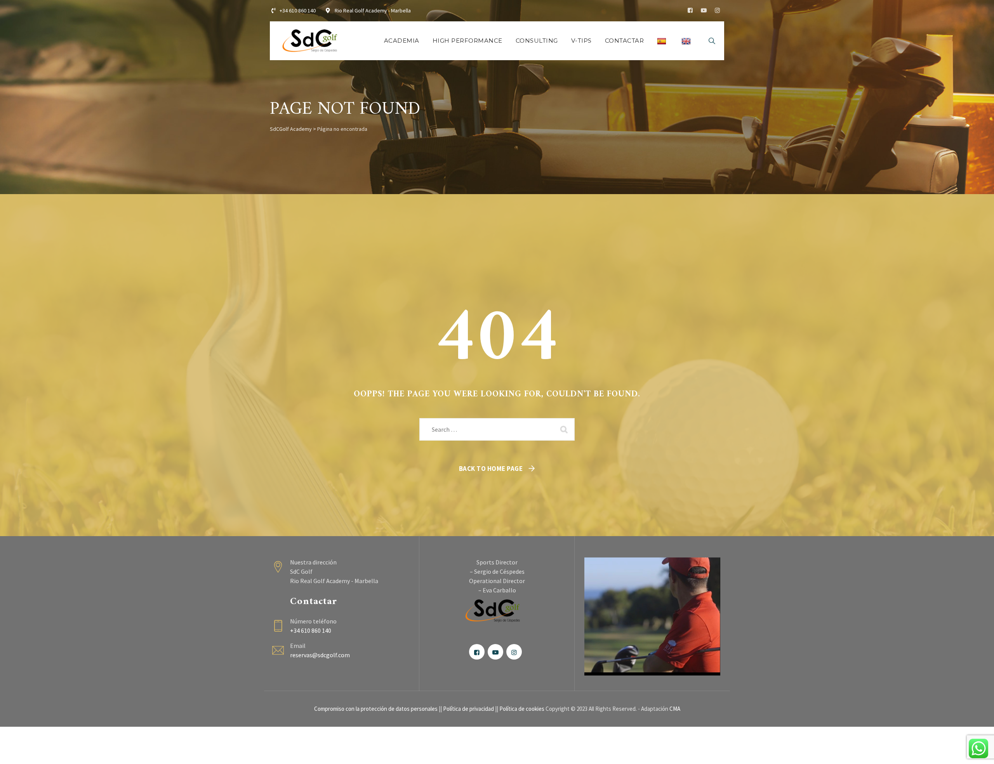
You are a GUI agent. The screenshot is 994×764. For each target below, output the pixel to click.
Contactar (624, 40)
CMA (674, 708)
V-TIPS (581, 40)
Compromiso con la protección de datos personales (376, 708)
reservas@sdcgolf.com (320, 655)
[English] (687, 40)
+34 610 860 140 (298, 10)
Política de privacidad (468, 708)
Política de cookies (521, 708)
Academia (401, 40)
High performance (467, 40)
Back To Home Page (491, 468)
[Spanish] (662, 40)
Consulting (537, 40)
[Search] (711, 40)
